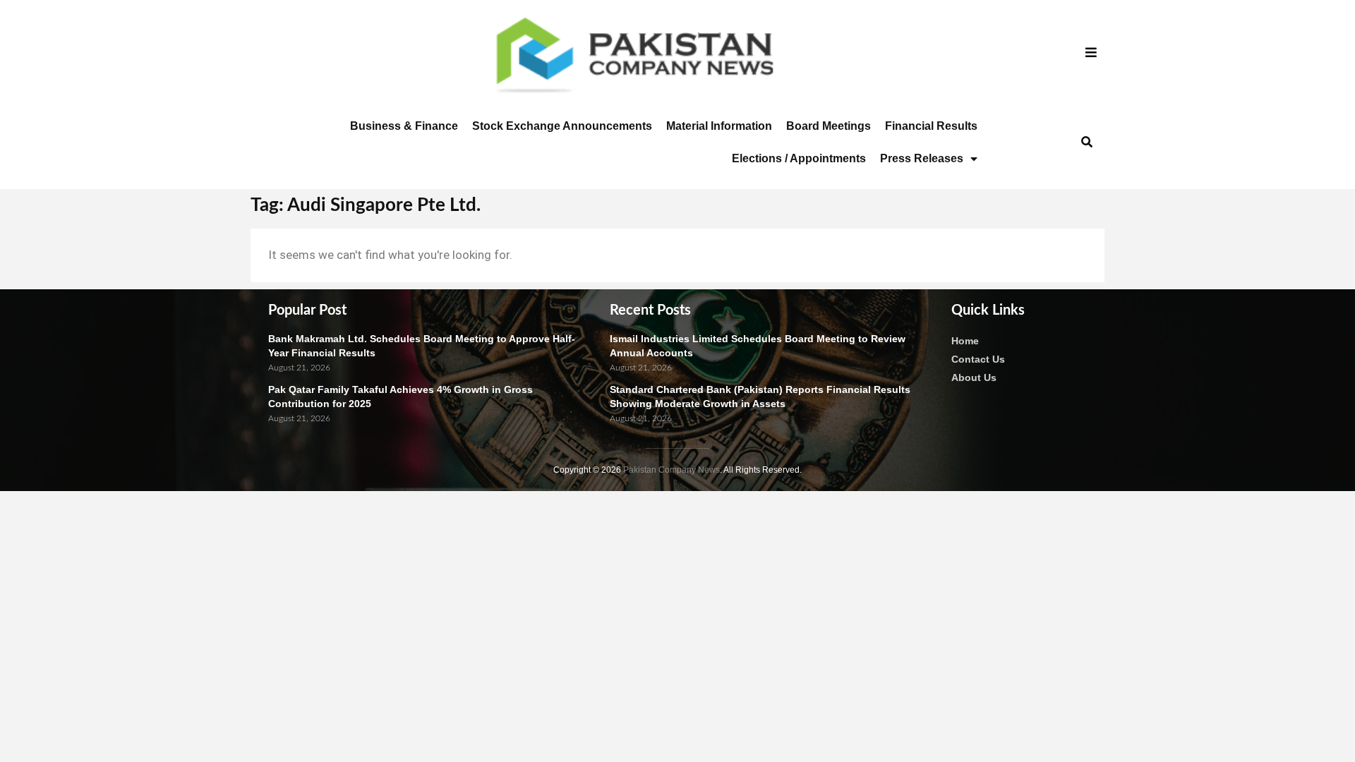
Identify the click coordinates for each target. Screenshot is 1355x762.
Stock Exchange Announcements (562, 126)
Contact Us (978, 359)
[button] (1086, 143)
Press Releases (921, 158)
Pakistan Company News (671, 470)
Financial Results (931, 126)
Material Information (719, 126)
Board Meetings (828, 126)
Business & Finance (404, 126)
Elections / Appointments (799, 158)
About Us (973, 377)
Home (965, 340)
